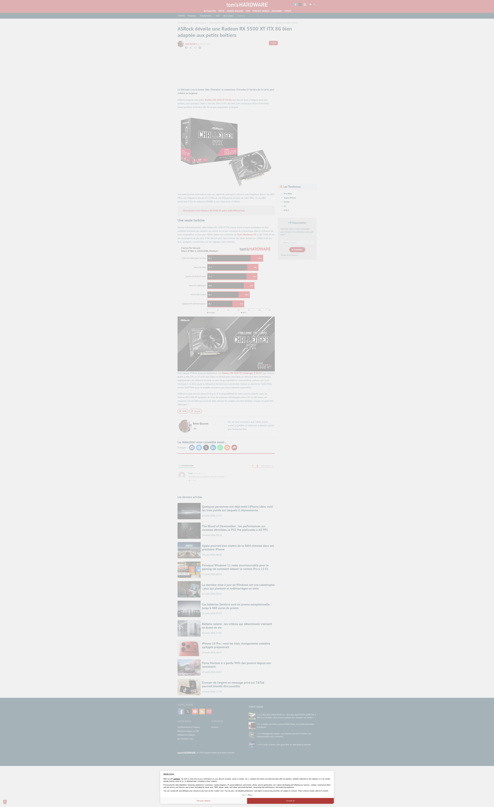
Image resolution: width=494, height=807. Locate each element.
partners (177, 779)
